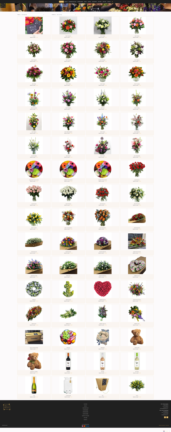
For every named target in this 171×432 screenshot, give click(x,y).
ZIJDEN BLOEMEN (85, 413)
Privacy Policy (167, 425)
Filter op (19, 14)
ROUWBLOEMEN (85, 409)
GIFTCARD (85, 417)
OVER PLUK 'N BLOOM (85, 415)
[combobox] (166, 431)
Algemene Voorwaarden (162, 425)
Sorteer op (53, 14)
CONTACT (85, 419)
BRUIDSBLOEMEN (85, 411)
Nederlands (166, 431)
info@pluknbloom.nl (164, 414)
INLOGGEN (85, 404)
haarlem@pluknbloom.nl (164, 408)
